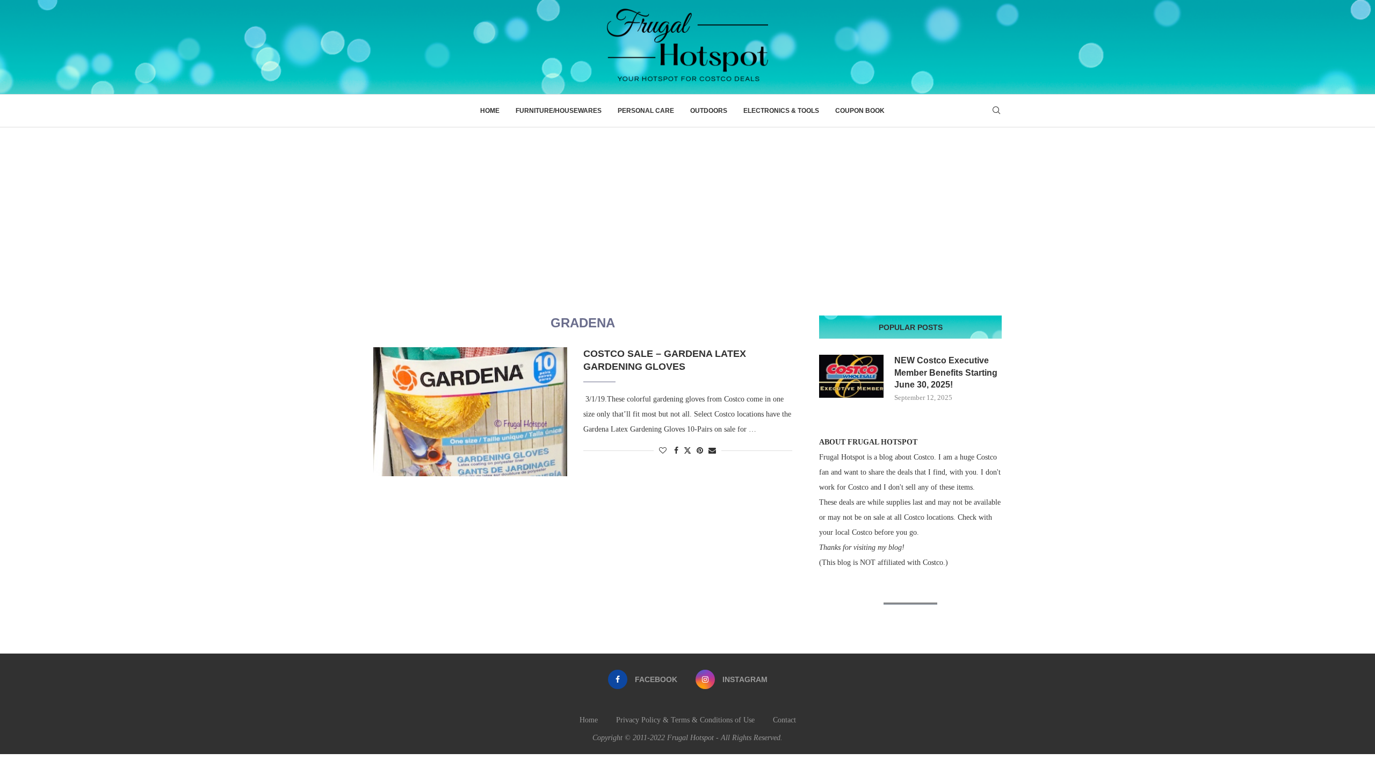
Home (490, 110)
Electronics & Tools (781, 110)
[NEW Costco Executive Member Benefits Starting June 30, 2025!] (851, 376)
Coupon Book (860, 110)
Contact (784, 720)
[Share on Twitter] (687, 450)
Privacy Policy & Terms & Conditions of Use (685, 720)
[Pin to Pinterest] (700, 451)
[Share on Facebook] (676, 451)
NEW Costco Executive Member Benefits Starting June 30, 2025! (945, 372)
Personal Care (646, 110)
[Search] (996, 110)
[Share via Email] (712, 451)
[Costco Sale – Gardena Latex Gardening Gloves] (470, 411)
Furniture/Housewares (559, 110)
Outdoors (708, 110)
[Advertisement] (687, 208)
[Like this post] (663, 451)
